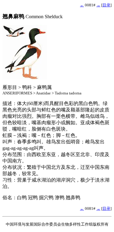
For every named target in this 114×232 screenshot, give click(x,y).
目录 (106, 5)
